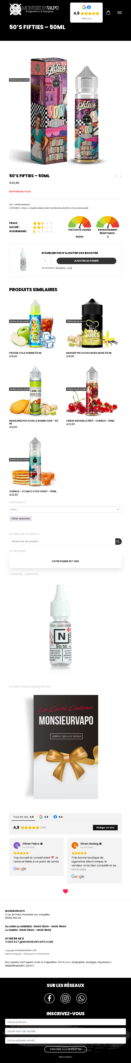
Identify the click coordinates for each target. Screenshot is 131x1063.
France (40, 208)
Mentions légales (13, 954)
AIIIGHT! (30, 965)
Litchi (73, 208)
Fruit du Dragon (53, 208)
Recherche (118, 541)
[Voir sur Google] (16, 845)
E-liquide (32, 208)
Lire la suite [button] (78, 869)
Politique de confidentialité (36, 954)
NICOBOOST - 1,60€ (63, 268)
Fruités (65, 208)
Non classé (82, 208)
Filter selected (21, 518)
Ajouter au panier (86, 260)
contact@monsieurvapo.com (29, 942)
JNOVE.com (63, 962)
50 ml (24, 208)
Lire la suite (16, 291)
